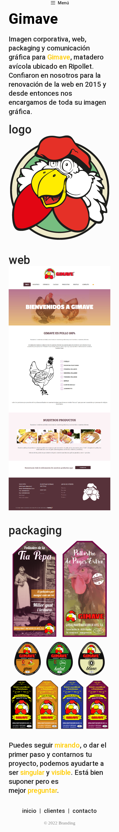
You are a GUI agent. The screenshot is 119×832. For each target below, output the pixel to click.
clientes (54, 810)
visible (61, 772)
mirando (67, 745)
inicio (29, 810)
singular (32, 772)
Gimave (58, 57)
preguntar (42, 790)
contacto (84, 810)
